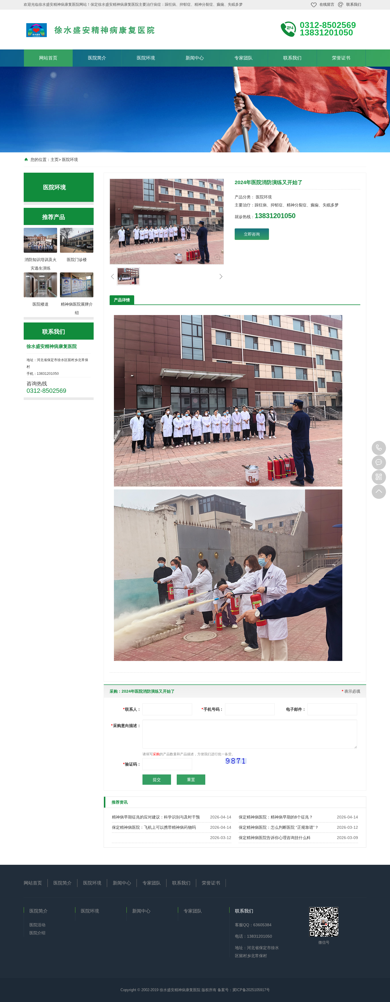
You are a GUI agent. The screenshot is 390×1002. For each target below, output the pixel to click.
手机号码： (213, 709)
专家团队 (243, 57)
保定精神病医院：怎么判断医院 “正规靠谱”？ (279, 827)
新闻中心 (195, 57)
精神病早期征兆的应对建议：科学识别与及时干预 (156, 817)
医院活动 (37, 925)
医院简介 (97, 57)
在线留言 (326, 4)
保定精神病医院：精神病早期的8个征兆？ (276, 817)
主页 (55, 159)
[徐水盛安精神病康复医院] (101, 28)
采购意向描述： (126, 725)
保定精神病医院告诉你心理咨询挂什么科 (275, 837)
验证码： (132, 764)
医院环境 (146, 57)
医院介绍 (37, 933)
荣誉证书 (341, 57)
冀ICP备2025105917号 (251, 990)
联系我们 (353, 4)
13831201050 (379, 448)
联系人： (132, 709)
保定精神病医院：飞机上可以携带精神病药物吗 (154, 827)
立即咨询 (252, 234)
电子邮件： (296, 709)
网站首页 (48, 57)
